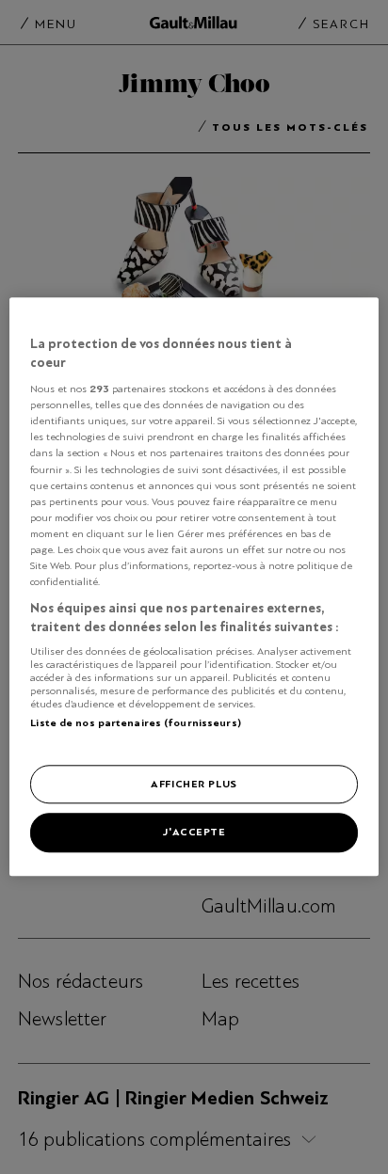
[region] (193, 586)
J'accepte (193, 832)
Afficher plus (193, 783)
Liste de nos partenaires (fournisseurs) (135, 722)
